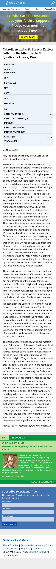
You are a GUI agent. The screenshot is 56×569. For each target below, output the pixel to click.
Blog (37, 9)
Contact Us (38, 548)
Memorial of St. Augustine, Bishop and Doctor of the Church (27, 448)
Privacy (49, 545)
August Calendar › (42, 481)
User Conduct (11, 548)
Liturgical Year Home (11, 9)
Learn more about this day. (13, 476)
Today (27, 9)
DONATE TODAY (28, 37)
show (49, 114)
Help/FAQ (25, 548)
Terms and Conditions (32, 545)
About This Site (10, 545)
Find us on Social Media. (16, 540)
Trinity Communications (33, 551)
